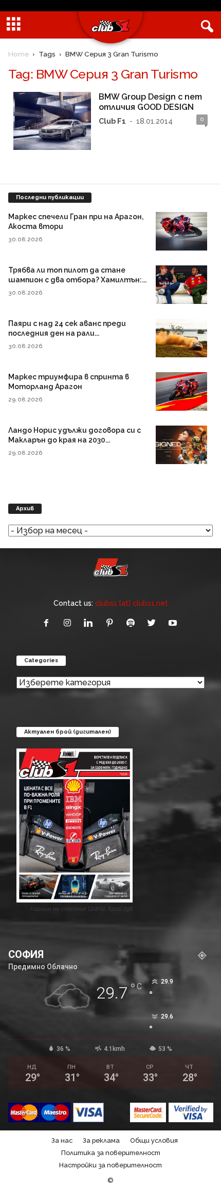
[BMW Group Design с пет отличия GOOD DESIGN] (52, 121)
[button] (205, 25)
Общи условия (154, 1140)
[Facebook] (48, 623)
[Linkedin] (90, 623)
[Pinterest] (111, 623)
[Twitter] (153, 623)
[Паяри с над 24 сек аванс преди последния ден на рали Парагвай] (181, 338)
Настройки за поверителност (110, 1165)
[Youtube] (173, 623)
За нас (61, 1140)
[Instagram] (69, 623)
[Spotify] (132, 623)
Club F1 (112, 121)
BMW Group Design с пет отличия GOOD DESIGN (150, 102)
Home (18, 54)
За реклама (101, 1140)
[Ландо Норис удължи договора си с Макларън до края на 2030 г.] (181, 445)
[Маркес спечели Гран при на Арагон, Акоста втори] (181, 231)
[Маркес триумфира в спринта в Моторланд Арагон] (181, 391)
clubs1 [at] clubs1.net (131, 603)
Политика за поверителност (110, 1153)
